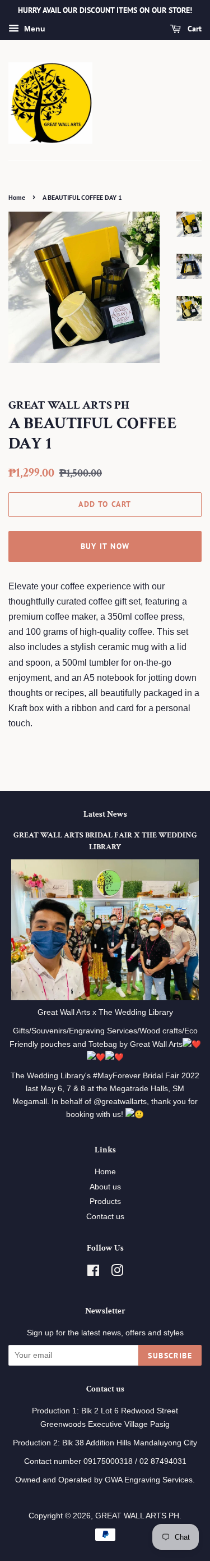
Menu (33, 28)
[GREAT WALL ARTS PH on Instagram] (117, 1273)
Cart (193, 29)
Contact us (105, 1216)
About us (105, 1187)
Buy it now (105, 546)
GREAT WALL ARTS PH (137, 1516)
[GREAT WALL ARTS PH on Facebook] (93, 1273)
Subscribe (170, 1356)
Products (105, 1201)
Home (16, 197)
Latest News (105, 814)
